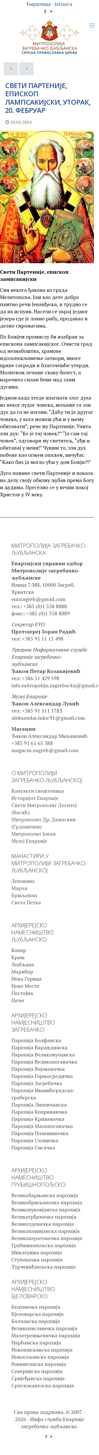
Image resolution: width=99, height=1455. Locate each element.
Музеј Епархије (29, 840)
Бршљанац (24, 895)
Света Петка (26, 902)
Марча (19, 888)
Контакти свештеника (37, 790)
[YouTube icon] (52, 11)
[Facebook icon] (45, 11)
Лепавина (23, 880)
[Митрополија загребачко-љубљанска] (49, 37)
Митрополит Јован (33, 833)
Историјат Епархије (34, 798)
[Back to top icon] (88, 1444)
